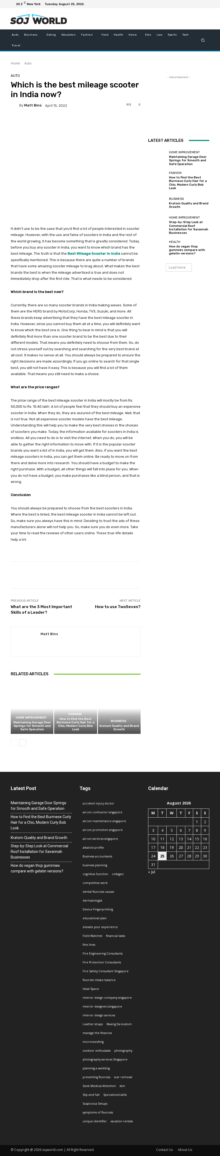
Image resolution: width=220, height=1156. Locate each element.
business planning (95, 865)
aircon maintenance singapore (104, 821)
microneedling (93, 1042)
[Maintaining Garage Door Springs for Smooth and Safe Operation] (32, 708)
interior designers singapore (102, 1006)
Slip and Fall (91, 1095)
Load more (177, 267)
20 (181, 847)
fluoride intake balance (99, 980)
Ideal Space (91, 989)
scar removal (123, 1077)
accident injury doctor (98, 803)
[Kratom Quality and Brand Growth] (119, 708)
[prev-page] (14, 742)
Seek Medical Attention (99, 1086)
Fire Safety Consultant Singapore (106, 971)
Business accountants (97, 856)
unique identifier (95, 1121)
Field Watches (92, 936)
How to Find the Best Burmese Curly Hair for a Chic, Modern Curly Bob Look (75, 724)
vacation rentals (122, 1121)
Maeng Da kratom (119, 1024)
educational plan (95, 918)
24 (153, 856)
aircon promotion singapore (103, 830)
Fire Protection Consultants (102, 962)
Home (15, 63)
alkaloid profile (93, 847)
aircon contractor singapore (102, 812)
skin (122, 1086)
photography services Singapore (105, 1059)
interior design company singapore (107, 997)
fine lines (89, 945)
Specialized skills (115, 1095)
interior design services (99, 1015)
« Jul (151, 871)
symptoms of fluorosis (98, 1112)
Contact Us (164, 1149)
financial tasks (115, 936)
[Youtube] (205, 4)
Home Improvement (31, 717)
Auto (28, 63)
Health (174, 242)
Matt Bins (33, 105)
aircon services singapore (100, 839)
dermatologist (92, 900)
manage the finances (97, 1033)
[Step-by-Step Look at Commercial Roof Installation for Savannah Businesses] (157, 225)
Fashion (75, 714)
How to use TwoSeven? (118, 606)
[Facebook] (179, 4)
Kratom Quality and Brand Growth (119, 727)
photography (123, 1050)
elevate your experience (100, 927)
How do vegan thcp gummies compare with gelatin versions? (187, 250)
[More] (188, 575)
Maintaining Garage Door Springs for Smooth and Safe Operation (32, 726)
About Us (185, 1149)
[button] (203, 40)
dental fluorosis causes (98, 892)
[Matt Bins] (15, 105)
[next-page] (22, 742)
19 (172, 847)
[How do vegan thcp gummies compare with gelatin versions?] (157, 248)
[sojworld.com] (38, 19)
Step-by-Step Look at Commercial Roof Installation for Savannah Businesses (188, 227)
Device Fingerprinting (98, 909)
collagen (118, 874)
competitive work (95, 883)
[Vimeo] (198, 4)
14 (189, 838)
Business (118, 721)
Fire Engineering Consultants (103, 953)
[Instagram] (185, 4)
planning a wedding (96, 1068)
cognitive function (95, 874)
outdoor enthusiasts (97, 1050)
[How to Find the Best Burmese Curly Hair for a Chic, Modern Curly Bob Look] (75, 708)
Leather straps (93, 1024)
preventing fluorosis (96, 1077)
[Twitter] (192, 4)
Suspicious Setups (95, 1103)
